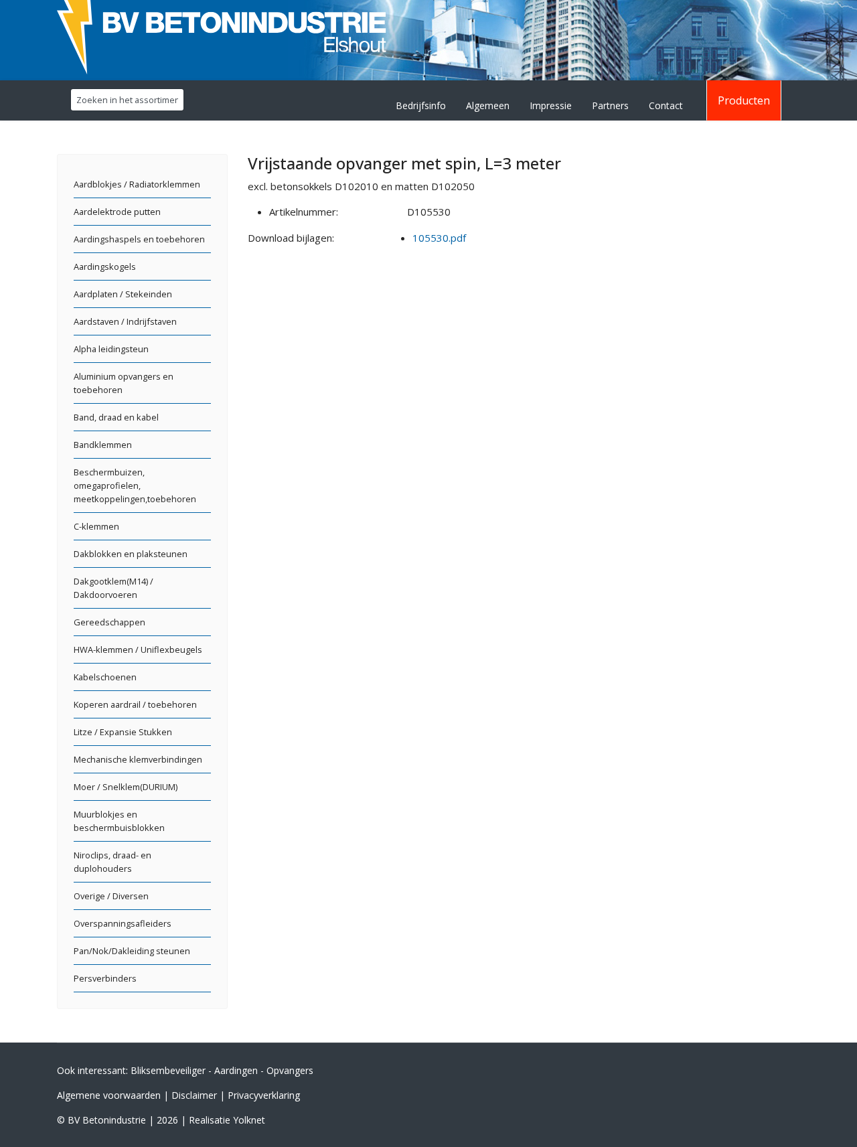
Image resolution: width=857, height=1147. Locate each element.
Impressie (551, 105)
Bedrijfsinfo (421, 105)
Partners (610, 105)
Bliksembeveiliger (168, 1070)
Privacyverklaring (264, 1095)
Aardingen (236, 1070)
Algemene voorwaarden (109, 1095)
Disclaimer (194, 1095)
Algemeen (488, 105)
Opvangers (289, 1070)
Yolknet (249, 1120)
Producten (744, 100)
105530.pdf (439, 237)
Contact (666, 105)
